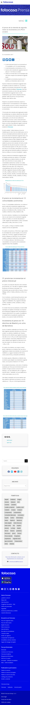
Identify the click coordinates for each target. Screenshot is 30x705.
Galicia (6, 520)
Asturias (7, 502)
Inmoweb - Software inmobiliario (9, 660)
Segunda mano (16, 538)
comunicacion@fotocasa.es (16, 561)
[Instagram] (21, 472)
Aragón (19, 499)
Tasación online (5, 633)
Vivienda (12, 544)
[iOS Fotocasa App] (6, 578)
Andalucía (13, 499)
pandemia (18, 530)
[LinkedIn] (18, 472)
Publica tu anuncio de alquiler (8, 672)
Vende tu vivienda (5, 679)
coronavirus (21, 515)
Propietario (17, 536)
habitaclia (10, 687)
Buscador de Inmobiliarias (7, 631)
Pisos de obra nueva (6, 622)
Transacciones (18, 541)
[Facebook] (9, 472)
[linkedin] (13, 589)
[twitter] (8, 589)
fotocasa (19, 89)
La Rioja (13, 528)
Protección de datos (6, 699)
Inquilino (19, 525)
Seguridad (3, 608)
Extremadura (19, 517)
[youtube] (10, 589)
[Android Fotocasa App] (6, 582)
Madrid (19, 528)
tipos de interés (8, 541)
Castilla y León (20, 507)
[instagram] (5, 589)
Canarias (7, 504)
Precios (19, 533)
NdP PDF (9, 442)
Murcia (6, 530)
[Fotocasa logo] (14, 573)
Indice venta (8, 525)
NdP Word (9, 440)
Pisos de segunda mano (7, 620)
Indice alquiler (8, 523)
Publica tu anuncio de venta (8, 674)
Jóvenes (7, 528)
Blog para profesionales (7, 656)
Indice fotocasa (17, 523)
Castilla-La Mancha (9, 507)
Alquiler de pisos (5, 625)
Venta (6, 544)
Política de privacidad (6, 606)
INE (14, 525)
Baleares (13, 502)
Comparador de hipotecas (7, 637)
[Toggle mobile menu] (26, 21)
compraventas (17, 512)
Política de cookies (6, 702)
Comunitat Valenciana (10, 515)
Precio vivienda (8, 536)
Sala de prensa (5, 602)
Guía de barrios (5, 629)
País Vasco (7, 533)
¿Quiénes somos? (5, 598)
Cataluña (7, 510)
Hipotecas (19, 520)
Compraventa (8, 512)
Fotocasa (3, 687)
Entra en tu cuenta (5, 658)
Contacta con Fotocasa (7, 652)
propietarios (8, 538)
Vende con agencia (6, 635)
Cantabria (13, 504)
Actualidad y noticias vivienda (8, 640)
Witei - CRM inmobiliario (7, 662)
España (6, 517)
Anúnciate (3, 649)
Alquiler (6, 499)
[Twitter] (12, 472)
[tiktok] (16, 589)
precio (13, 533)
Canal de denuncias (6, 613)
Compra (13, 510)
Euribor (12, 517)
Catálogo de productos (7, 677)
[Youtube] (15, 472)
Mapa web (3, 600)
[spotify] (19, 589)
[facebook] (2, 589)
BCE (18, 502)
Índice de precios (5, 627)
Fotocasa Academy (6, 654)
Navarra (12, 530)
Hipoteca (12, 520)
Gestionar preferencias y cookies (9, 610)
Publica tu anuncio (5, 670)
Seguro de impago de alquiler (8, 642)
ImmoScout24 (17, 687)
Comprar (19, 510)
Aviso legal (4, 696)
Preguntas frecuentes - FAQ (8, 604)
